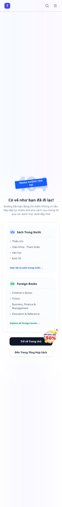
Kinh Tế (15, 258)
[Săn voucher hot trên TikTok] (50, 337)
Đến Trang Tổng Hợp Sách (31, 352)
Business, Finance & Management (23, 306)
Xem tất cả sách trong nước (26, 267)
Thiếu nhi (16, 241)
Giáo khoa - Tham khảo (25, 247)
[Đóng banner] (57, 330)
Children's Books (21, 293)
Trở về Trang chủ (31, 341)
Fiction (15, 298)
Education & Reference (25, 314)
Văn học (16, 252)
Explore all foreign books (25, 323)
